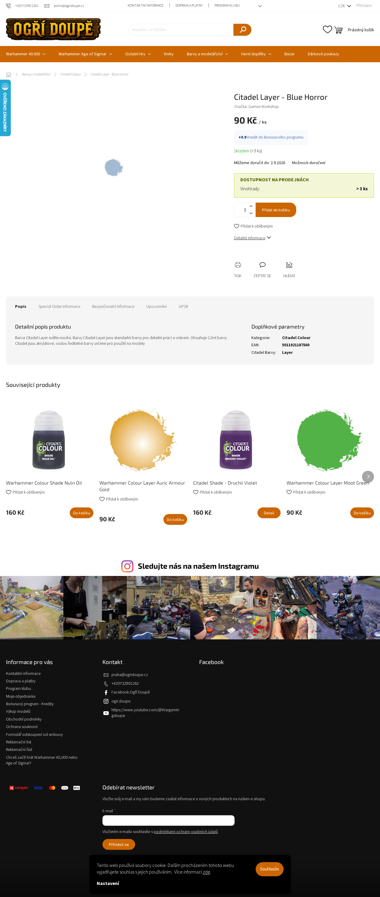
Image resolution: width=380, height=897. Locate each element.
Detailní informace (249, 238)
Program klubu (227, 5)
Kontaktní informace (145, 5)
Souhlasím (269, 869)
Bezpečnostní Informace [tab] (113, 307)
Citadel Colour (296, 338)
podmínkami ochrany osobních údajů (186, 832)
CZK (342, 6)
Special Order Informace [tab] (59, 307)
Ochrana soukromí (22, 727)
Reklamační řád (19, 750)
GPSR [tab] (183, 307)
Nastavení (108, 883)
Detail (269, 512)
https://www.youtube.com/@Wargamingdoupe (145, 713)
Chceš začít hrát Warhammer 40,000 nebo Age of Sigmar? (42, 760)
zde (206, 872)
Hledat (242, 30)
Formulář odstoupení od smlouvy (34, 735)
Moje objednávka (20, 696)
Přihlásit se (119, 844)
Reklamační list (18, 742)
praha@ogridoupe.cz (129, 675)
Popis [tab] (20, 307)
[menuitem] (85, 54)
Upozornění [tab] (156, 307)
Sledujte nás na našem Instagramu (198, 565)
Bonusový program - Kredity (29, 704)
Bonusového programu (283, 137)
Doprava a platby (188, 5)
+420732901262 (125, 684)
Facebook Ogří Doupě (130, 692)
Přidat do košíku (276, 209)
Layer (287, 353)
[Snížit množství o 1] (251, 213)
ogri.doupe (120, 701)
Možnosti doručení (308, 163)
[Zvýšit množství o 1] (251, 206)
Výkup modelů (18, 712)
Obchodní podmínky (23, 719)
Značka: (256, 107)
